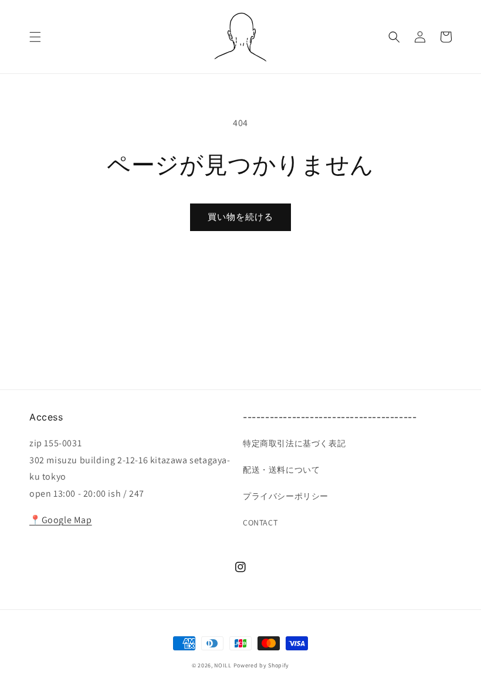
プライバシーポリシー (285, 496)
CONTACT (260, 522)
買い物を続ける (240, 216)
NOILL (223, 665)
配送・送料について (281, 469)
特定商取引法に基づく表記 (294, 443)
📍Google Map (60, 520)
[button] (35, 37)
